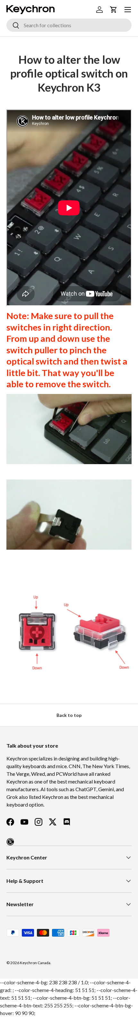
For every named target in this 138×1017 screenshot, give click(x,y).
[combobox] (69, 25)
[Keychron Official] (10, 842)
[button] (114, 10)
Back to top (69, 715)
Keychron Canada (35, 962)
